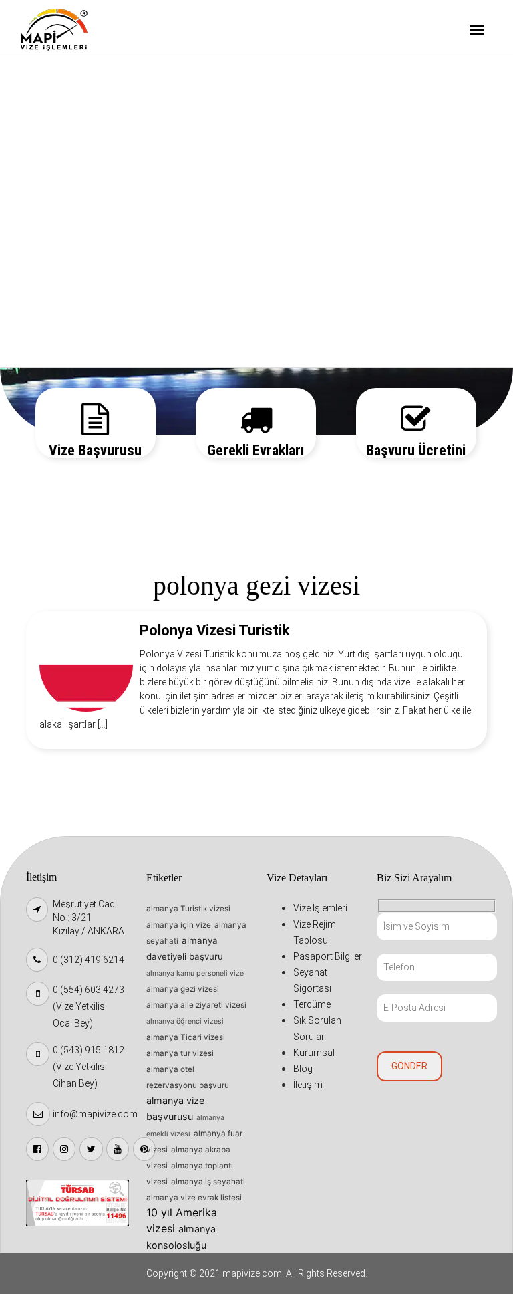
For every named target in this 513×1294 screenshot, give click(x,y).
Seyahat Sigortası (73, 180)
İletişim (50, 350)
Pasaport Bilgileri (72, 146)
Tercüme (53, 214)
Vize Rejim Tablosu (75, 112)
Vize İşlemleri (64, 78)
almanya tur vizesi (180, 1053)
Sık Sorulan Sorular (76, 248)
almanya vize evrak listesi (194, 1197)
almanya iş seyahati (208, 1181)
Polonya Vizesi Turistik (215, 630)
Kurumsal (54, 282)
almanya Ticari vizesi (185, 1037)
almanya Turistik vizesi (188, 908)
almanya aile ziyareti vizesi (196, 1005)
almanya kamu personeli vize (195, 973)
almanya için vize (178, 925)
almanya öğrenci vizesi (185, 1021)
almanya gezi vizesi (182, 989)
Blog (43, 316)
